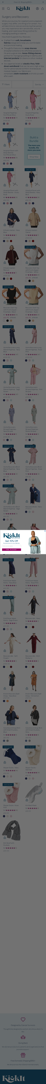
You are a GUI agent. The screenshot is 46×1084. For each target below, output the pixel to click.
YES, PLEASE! (11, 549)
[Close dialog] (45, 531)
